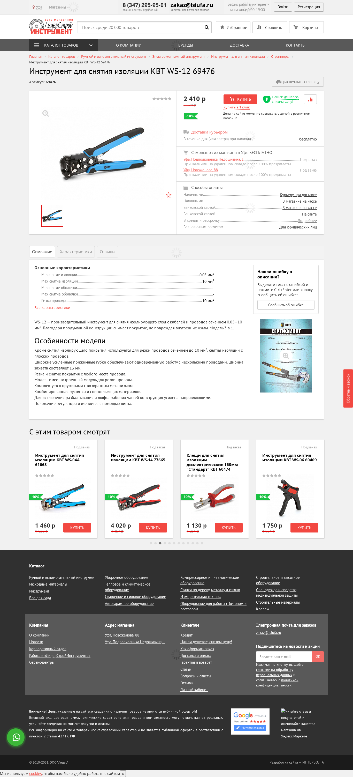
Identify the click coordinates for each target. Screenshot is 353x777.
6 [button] (174, 543)
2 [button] (155, 543)
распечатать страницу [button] (301, 81)
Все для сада (40, 597)
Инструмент (39, 591)
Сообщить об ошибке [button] (286, 304)
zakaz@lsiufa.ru (192, 5)
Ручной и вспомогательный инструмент (62, 577)
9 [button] (188, 543)
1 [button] (151, 543)
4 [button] (165, 543)
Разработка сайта (284, 762)
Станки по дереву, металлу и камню (210, 589)
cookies (35, 773)
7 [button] (179, 543)
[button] (310, 99)
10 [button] (192, 543)
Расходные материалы (48, 584)
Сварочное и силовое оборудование (135, 596)
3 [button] (160, 543)
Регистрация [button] (309, 6)
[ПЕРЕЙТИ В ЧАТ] (16, 737)
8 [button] (183, 543)
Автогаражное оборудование (129, 603)
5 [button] (169, 543)
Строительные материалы (278, 602)
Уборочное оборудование (126, 577)
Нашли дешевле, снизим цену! (285, 99)
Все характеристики (52, 307)
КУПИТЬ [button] (243, 99)
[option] (102, 153)
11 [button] (197, 543)
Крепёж (262, 608)
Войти (283, 6)
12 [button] (202, 543)
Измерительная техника (200, 596)
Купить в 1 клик (237, 107)
